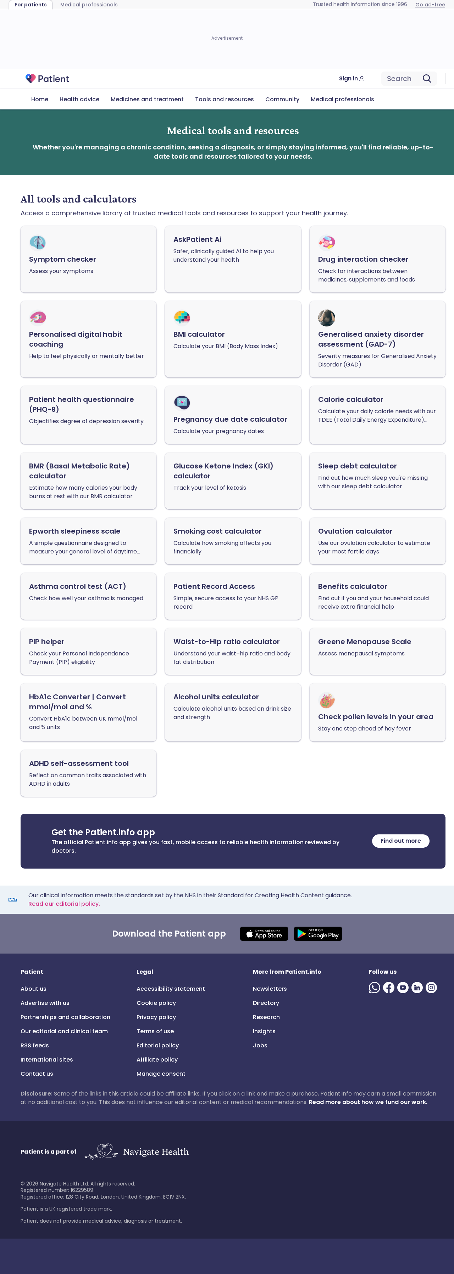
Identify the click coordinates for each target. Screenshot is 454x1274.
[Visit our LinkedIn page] (418, 987)
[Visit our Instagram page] (433, 987)
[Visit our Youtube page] (404, 987)
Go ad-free (430, 4)
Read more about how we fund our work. (368, 1102)
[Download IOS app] (264, 934)
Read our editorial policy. (64, 904)
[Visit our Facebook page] (390, 987)
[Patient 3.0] (48, 79)
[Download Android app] (318, 934)
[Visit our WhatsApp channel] (376, 987)
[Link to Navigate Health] (136, 1152)
